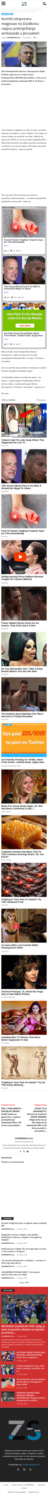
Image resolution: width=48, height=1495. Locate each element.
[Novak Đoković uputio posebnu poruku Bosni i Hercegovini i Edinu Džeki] (8, 1383)
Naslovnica (4, 9)
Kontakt (24, 1488)
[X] (24, 1152)
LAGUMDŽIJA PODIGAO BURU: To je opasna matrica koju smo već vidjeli (20, 1273)
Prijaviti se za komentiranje (12, 1162)
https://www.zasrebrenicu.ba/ (24, 1141)
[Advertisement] (24, 107)
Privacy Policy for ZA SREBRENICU (23, 1485)
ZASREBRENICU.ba (13, 38)
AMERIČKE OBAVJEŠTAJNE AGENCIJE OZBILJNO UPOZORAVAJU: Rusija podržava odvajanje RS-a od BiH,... (31, 1396)
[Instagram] (24, 1470)
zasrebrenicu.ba (33, 1492)
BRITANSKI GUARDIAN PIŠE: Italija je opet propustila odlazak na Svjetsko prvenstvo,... (23, 1329)
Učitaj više (23, 1283)
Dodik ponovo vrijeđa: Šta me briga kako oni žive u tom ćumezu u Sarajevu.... (23, 1250)
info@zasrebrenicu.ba (31, 1465)
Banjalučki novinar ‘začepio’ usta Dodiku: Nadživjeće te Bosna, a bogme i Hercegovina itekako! (21, 1237)
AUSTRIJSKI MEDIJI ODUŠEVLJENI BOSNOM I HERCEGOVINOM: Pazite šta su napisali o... (31, 1355)
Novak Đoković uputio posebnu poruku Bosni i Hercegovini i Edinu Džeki (31, 1382)
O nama (5, 1485)
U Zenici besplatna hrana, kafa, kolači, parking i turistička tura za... (31, 1368)
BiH (19, 9)
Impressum (41, 1485)
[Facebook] (20, 1152)
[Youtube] (27, 1152)
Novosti (13, 9)
